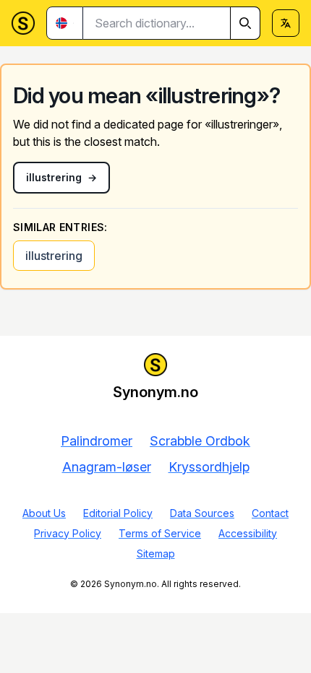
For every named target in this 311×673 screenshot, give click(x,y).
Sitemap (156, 553)
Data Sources (202, 513)
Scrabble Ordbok (200, 440)
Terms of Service (160, 533)
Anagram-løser (106, 466)
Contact (270, 513)
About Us (44, 513)
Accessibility (247, 533)
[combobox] (171, 23)
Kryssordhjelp (209, 466)
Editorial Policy (118, 513)
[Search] (245, 23)
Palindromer (96, 440)
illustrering (53, 255)
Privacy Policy (67, 533)
